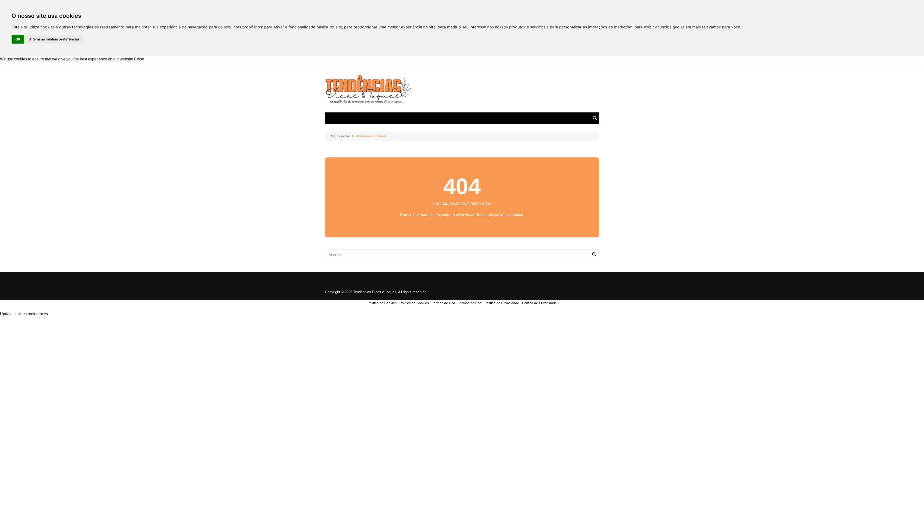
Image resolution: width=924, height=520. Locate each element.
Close (139, 59)
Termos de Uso (443, 303)
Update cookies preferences (24, 314)
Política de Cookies (382, 303)
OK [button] (17, 39)
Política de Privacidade (501, 303)
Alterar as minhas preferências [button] (54, 39)
